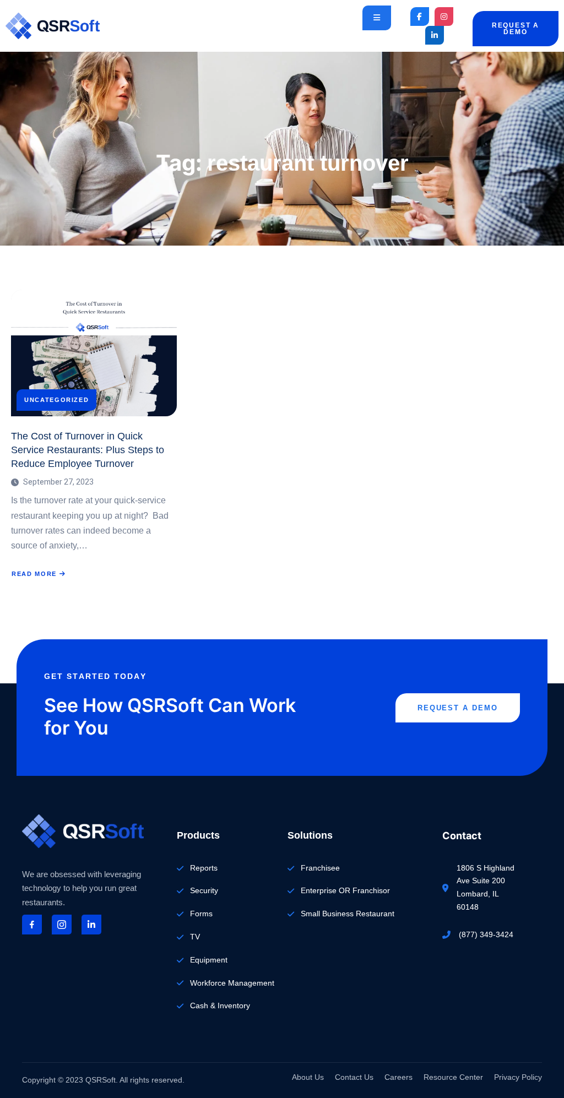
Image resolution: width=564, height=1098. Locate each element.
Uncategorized (56, 400)
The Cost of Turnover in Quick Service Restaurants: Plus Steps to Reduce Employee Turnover (87, 450)
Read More (39, 574)
